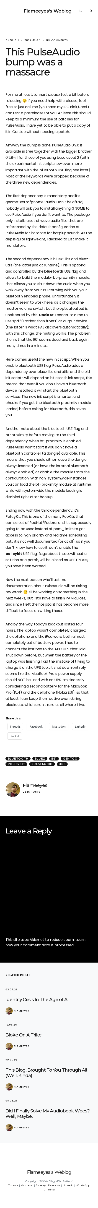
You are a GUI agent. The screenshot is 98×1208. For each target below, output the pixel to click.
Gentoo (70, 758)
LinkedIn (68, 1185)
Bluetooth (18, 758)
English (12, 40)
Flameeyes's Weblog (48, 11)
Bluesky (41, 1185)
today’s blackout (48, 624)
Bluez (40, 758)
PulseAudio (42, 764)
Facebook (54, 1185)
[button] (80, 11)
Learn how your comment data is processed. (45, 942)
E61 (54, 758)
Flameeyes (35, 785)
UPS (62, 764)
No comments (57, 40)
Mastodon (27, 1185)
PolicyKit (16, 764)
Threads (13, 1185)
